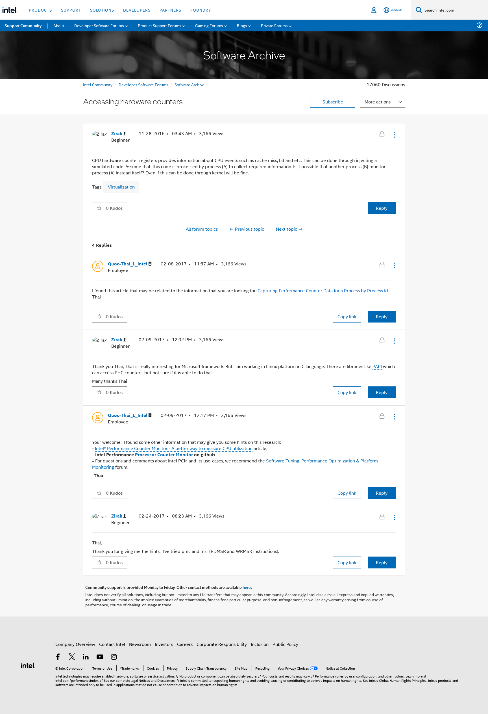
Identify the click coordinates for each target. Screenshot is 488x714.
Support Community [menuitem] (23, 25)
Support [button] (71, 10)
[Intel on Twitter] (72, 657)
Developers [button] (137, 10)
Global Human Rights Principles (402, 680)
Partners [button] (170, 10)
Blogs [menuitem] (242, 25)
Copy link (346, 316)
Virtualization (121, 186)
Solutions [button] (102, 10)
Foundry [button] (200, 10)
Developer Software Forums (143, 84)
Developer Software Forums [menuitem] (99, 25)
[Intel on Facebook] (58, 657)
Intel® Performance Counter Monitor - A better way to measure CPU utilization (173, 448)
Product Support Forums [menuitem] (159, 25)
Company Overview (75, 644)
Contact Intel (112, 644)
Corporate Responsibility (222, 644)
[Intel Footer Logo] (28, 664)
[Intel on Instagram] (114, 657)
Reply (381, 208)
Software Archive (189, 84)
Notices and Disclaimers (157, 680)
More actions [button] (378, 101)
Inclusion (260, 644)
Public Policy (285, 644)
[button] (393, 135)
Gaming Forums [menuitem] (209, 25)
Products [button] (40, 10)
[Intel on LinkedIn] (86, 657)
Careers (185, 644)
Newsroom (140, 644)
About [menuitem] (58, 25)
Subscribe (333, 101)
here (247, 587)
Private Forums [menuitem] (274, 25)
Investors (164, 644)
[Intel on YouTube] (100, 657)
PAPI (377, 366)
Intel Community (97, 84)
